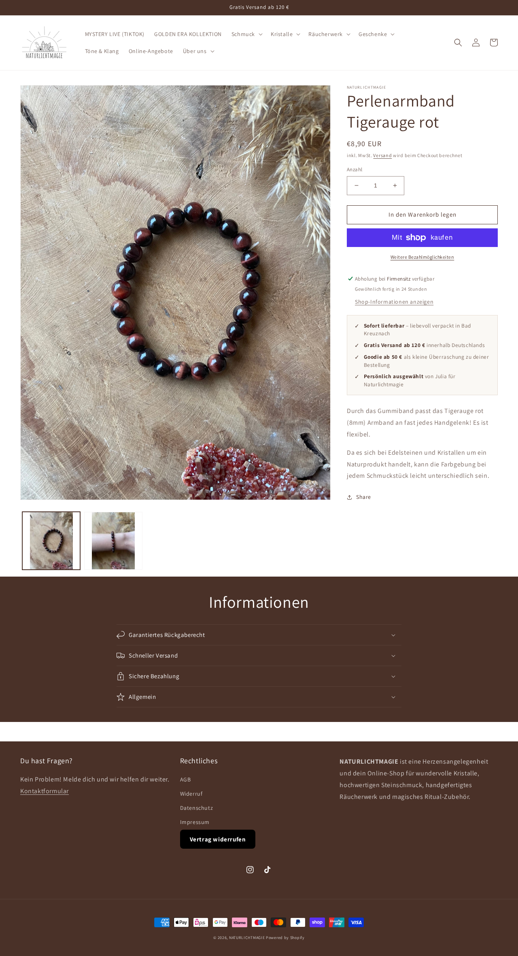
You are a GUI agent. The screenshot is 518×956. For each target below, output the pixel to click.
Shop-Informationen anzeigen (394, 301)
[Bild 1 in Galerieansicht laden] (51, 541)
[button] (246, 34)
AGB (185, 779)
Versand (382, 155)
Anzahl (354, 169)
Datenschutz (196, 807)
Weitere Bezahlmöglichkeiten (422, 257)
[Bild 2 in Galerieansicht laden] (113, 541)
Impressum (195, 822)
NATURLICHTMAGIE (247, 937)
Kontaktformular (44, 791)
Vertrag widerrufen (218, 839)
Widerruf (191, 793)
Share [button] (363, 496)
